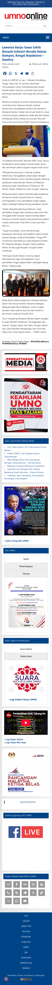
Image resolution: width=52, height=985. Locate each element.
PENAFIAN (26, 937)
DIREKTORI (26, 926)
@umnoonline (27, 802)
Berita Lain (37, 64)
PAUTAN (26, 932)
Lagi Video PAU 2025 (15, 742)
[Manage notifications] (6, 979)
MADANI (26, 968)
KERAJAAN (26, 958)
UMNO (26, 947)
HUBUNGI (26, 942)
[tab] (26, 559)
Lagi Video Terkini (14, 739)
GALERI (26, 921)
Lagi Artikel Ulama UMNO (23, 699)
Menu (6, 37)
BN (26, 953)
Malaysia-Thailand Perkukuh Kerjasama (26, 466)
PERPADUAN (26, 963)
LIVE (26, 916)
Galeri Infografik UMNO (17, 541)
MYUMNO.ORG (20, 4)
